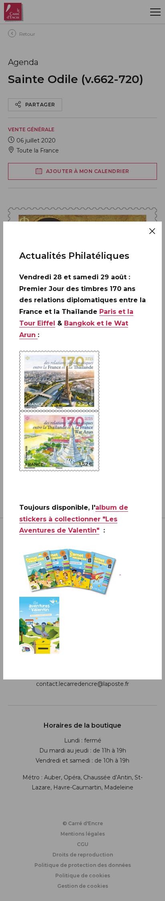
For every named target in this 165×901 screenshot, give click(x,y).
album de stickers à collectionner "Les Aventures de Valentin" (73, 519)
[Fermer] (152, 231)
